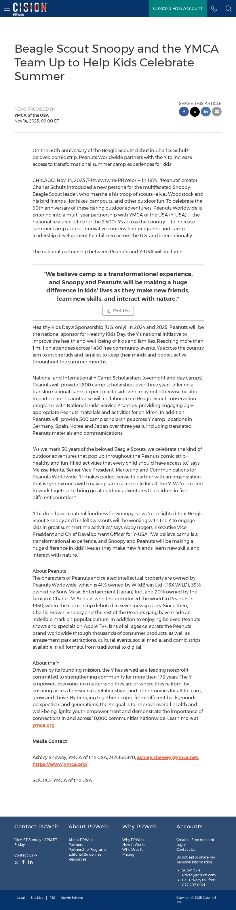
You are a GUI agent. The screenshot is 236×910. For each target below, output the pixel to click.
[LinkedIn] (30, 862)
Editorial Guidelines (84, 854)
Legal (21, 898)
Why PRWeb (133, 840)
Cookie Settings (72, 898)
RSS (52, 898)
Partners (75, 844)
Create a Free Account (177, 8)
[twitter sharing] (195, 112)
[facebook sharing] (184, 112)
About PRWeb (80, 840)
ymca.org (43, 725)
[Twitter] (17, 862)
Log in (181, 844)
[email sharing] (217, 112)
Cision (207, 898)
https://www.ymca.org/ (60, 764)
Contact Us (24, 855)
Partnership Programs (87, 849)
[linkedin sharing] (206, 112)
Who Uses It (132, 849)
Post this (121, 310)
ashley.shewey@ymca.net (167, 757)
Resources (77, 859)
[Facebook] (23, 862)
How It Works (133, 844)
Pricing (128, 854)
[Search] (228, 8)
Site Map (37, 898)
